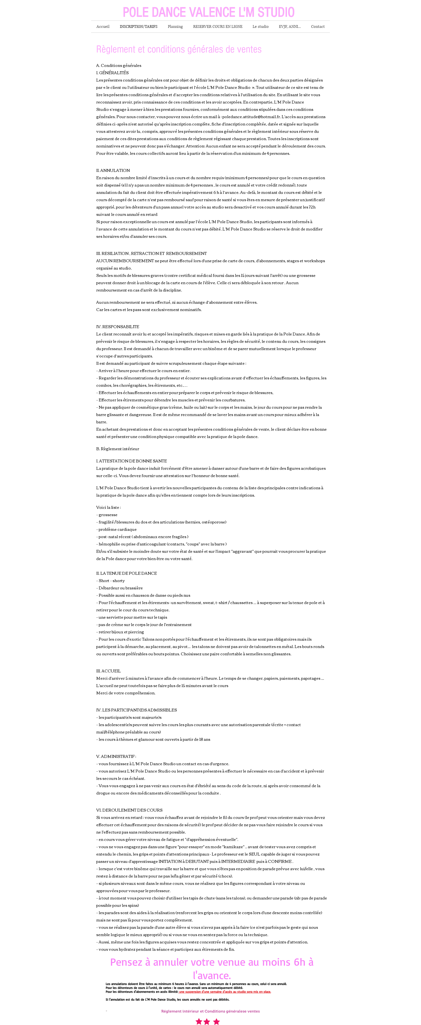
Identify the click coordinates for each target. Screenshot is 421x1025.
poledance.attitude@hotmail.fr (251, 116)
